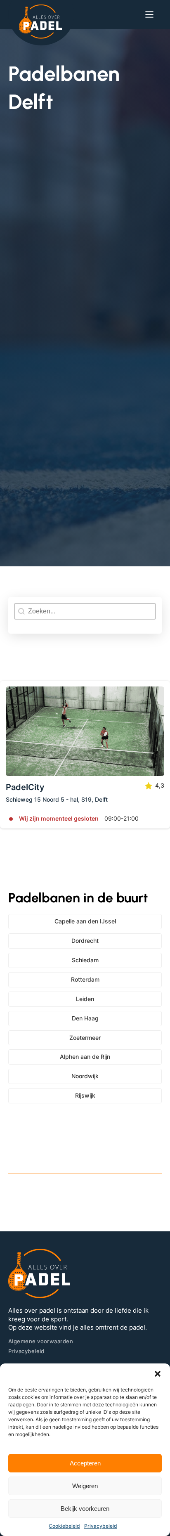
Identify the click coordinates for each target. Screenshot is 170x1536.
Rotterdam (85, 979)
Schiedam (85, 959)
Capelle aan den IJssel (85, 921)
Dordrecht (85, 940)
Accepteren (85, 1463)
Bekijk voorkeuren (85, 1508)
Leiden (85, 998)
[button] (157, 1374)
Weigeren (85, 1485)
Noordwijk (85, 1075)
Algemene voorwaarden (40, 1341)
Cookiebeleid (64, 1526)
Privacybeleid (100, 1526)
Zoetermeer (85, 1037)
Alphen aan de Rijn (85, 1056)
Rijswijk (85, 1095)
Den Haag (85, 1018)
